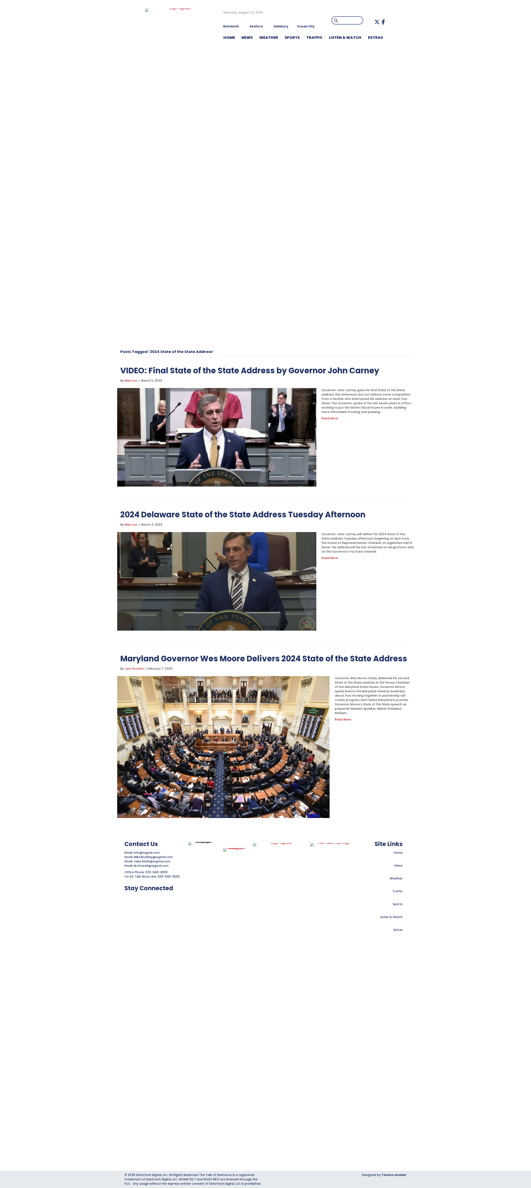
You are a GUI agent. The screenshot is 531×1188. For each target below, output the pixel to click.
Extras (398, 930)
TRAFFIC (314, 37)
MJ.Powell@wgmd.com (152, 866)
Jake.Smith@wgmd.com (152, 861)
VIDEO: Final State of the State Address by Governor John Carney (249, 370)
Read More (330, 418)
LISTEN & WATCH (345, 37)
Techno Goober (394, 1175)
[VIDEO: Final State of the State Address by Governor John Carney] (216, 437)
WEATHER (268, 37)
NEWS (247, 37)
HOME (229, 37)
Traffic (397, 891)
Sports (292, 37)
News (399, 865)
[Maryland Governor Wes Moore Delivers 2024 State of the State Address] (223, 747)
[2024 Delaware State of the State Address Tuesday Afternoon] (216, 581)
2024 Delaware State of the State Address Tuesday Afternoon (242, 514)
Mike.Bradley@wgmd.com (153, 857)
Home (398, 853)
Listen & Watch (391, 917)
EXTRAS (375, 37)
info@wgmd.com (147, 853)
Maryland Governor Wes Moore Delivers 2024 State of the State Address (263, 658)
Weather (396, 878)
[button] (377, 21)
